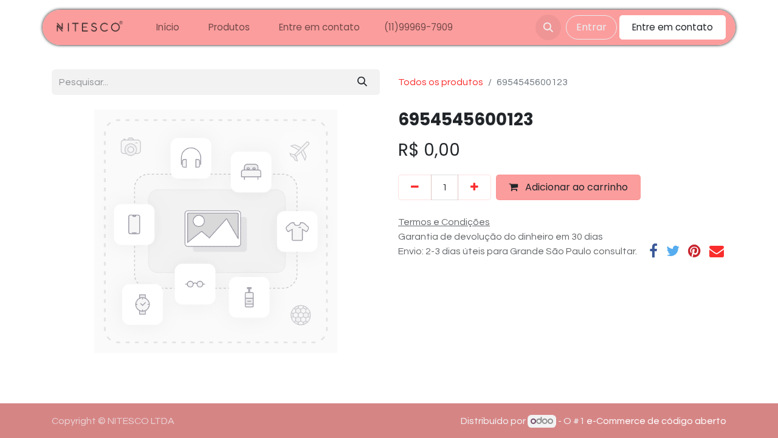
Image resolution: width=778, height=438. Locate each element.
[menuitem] (168, 28)
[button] (548, 27)
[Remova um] (415, 187)
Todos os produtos (440, 82)
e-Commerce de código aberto (656, 421)
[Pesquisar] (362, 82)
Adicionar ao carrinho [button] (575, 187)
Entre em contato (672, 27)
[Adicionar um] (474, 187)
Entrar (591, 27)
